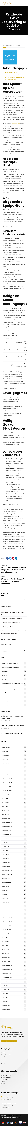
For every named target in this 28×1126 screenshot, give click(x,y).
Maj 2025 (14, 806)
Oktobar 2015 (14, 973)
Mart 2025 (14, 814)
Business (14, 671)
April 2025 (14, 810)
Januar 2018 (14, 866)
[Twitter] (10, 558)
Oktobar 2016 (14, 926)
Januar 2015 (14, 1009)
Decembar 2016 (14, 918)
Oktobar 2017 (14, 878)
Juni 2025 (14, 802)
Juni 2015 (14, 989)
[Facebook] (7, 558)
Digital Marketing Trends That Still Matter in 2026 (13, 613)
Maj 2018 (14, 850)
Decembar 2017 (14, 870)
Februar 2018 (14, 862)
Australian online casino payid (14, 667)
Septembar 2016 (14, 930)
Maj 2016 (14, 945)
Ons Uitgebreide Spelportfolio (13, 75)
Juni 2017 (14, 894)
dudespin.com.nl (15, 123)
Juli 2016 (14, 938)
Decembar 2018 (14, 822)
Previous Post (4, 565)
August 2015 (14, 981)
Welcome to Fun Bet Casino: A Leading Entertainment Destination (12, 581)
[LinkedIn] (16, 558)
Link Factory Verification (8, 627)
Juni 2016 (14, 942)
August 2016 (14, 934)
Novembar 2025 (14, 783)
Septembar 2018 (14, 834)
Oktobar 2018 (14, 830)
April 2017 (14, 902)
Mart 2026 (14, 767)
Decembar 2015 (14, 965)
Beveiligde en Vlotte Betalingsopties (14, 77)
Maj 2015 (14, 993)
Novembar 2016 (14, 922)
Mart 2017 (14, 906)
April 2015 (14, 997)
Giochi (14, 679)
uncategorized (14, 701)
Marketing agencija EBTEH (13, 1117)
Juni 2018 (14, 846)
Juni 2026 (14, 755)
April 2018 (14, 854)
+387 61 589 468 (7, 1099)
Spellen (14, 693)
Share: (2, 558)
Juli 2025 (14, 799)
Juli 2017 (14, 890)
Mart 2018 (14, 858)
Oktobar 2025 (14, 787)
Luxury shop (18, 1115)
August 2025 (14, 795)
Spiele (14, 697)
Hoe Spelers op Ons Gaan (12, 72)
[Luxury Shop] (7, 3)
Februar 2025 (14, 818)
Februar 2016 (14, 957)
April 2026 (14, 763)
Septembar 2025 (14, 791)
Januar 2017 (14, 914)
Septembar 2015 (14, 977)
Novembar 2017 (14, 874)
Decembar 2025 (14, 779)
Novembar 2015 (14, 969)
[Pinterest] (13, 558)
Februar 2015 (14, 1005)
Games (14, 675)
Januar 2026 (14, 775)
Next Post (3, 576)
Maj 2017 (14, 898)
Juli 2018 (14, 842)
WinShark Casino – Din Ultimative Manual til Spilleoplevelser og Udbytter (13, 632)
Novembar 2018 (14, 826)
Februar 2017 (14, 910)
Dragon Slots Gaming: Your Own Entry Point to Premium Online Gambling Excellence (13, 569)
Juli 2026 (14, 751)
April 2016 (14, 949)
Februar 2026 (14, 771)
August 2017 (14, 886)
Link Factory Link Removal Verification (11, 618)
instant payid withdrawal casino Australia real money (13, 684)
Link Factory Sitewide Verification (10, 623)
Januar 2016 (14, 961)
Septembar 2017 (14, 882)
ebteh (18, 45)
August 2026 (14, 747)
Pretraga (4, 593)
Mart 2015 (14, 1001)
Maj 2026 (14, 759)
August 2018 (14, 838)
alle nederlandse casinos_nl (14, 663)
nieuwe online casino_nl (14, 689)
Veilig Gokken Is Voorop (11, 79)
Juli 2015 (14, 985)
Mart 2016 (14, 953)
